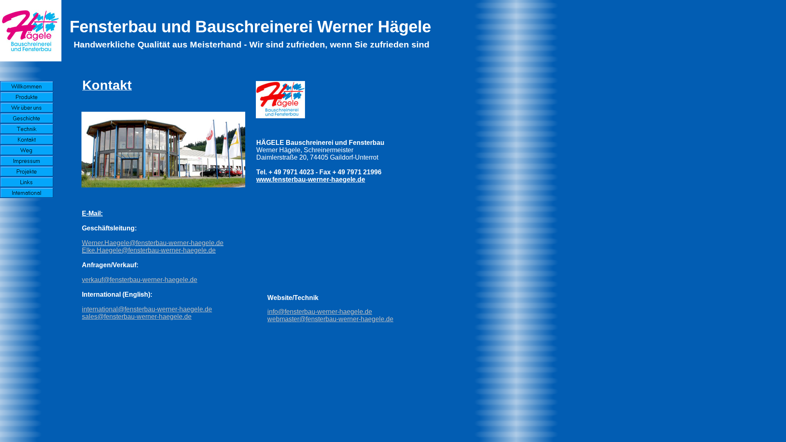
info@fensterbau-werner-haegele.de (319, 311)
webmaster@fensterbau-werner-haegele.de (330, 319)
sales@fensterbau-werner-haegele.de (137, 316)
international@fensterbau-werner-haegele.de (147, 309)
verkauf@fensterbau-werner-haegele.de (139, 279)
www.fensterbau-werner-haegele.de (310, 179)
